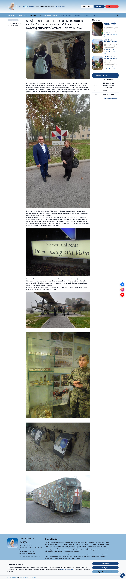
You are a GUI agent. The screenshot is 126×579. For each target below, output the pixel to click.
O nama (61, 15)
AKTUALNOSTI (12, 15)
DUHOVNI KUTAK (47, 15)
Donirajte (99, 6)
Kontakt (95, 15)
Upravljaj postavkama (105, 572)
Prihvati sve (105, 564)
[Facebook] (122, 284)
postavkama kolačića (66, 569)
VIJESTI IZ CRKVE (23, 15)
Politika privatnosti (12, 577)
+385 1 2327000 (60, 6)
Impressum (33, 577)
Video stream (111, 6)
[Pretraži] (117, 15)
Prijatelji (88, 15)
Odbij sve (105, 568)
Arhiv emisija (87, 6)
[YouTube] (122, 295)
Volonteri (78, 15)
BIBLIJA (55, 15)
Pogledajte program (110, 98)
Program (69, 15)
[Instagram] (122, 290)
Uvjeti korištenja (23, 577)
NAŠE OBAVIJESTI (34, 15)
